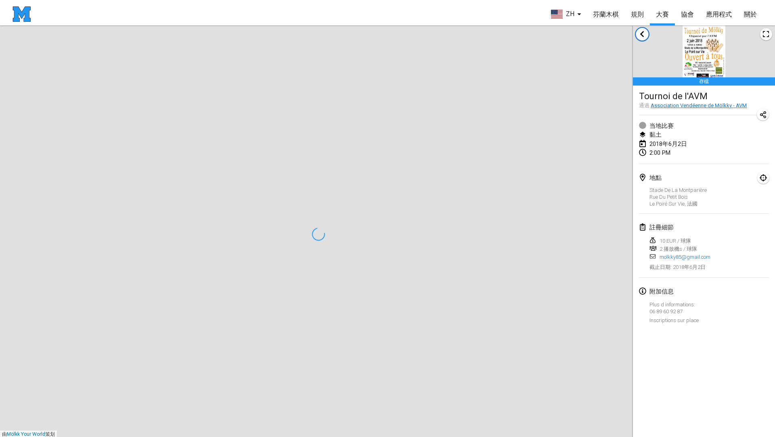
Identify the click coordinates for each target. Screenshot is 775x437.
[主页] (21, 14)
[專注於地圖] (763, 178)
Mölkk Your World (26, 434)
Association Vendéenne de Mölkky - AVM (699, 105)
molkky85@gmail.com (685, 257)
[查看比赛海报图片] (766, 34)
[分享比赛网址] (763, 114)
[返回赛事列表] (642, 34)
